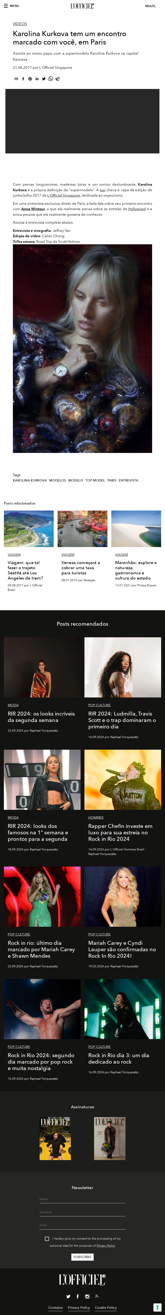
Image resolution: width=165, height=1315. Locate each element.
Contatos (55, 1308)
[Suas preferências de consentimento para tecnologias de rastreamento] (157, 1307)
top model (95, 480)
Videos (20, 23)
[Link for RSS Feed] (97, 1297)
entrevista (128, 480)
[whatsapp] (50, 79)
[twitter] (43, 79)
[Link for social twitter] (68, 1297)
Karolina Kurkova (30, 480)
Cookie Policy (106, 1308)
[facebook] (23, 79)
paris (111, 480)
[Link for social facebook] (78, 1297)
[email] (16, 79)
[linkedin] (37, 79)
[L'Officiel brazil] (82, 6)
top (102, 190)
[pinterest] (30, 79)
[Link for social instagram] (87, 1297)
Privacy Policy (106, 1246)
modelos (57, 480)
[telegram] (57, 79)
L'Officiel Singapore (63, 195)
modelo (75, 480)
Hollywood (137, 209)
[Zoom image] (82, 348)
